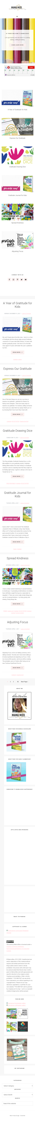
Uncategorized (20, 675)
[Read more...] (18, 353)
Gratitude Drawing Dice (17, 167)
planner (20, 359)
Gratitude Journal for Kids (17, 195)
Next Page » (24, 682)
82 (18, 682)
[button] (17, 16)
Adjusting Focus (17, 251)
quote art (13, 613)
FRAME (5, 611)
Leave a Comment (26, 313)
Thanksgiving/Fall (24, 421)
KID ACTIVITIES (15, 421)
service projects (20, 613)
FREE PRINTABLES (11, 483)
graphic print (10, 611)
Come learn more (18, 45)
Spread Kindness (17, 223)
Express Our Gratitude (17, 138)
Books (15, 549)
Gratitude (15, 359)
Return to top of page (14, 1115)
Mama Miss (17, 7)
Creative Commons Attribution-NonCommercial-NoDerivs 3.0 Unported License (18, 949)
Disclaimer (22, 1115)
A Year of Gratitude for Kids (17, 110)
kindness (29, 611)
